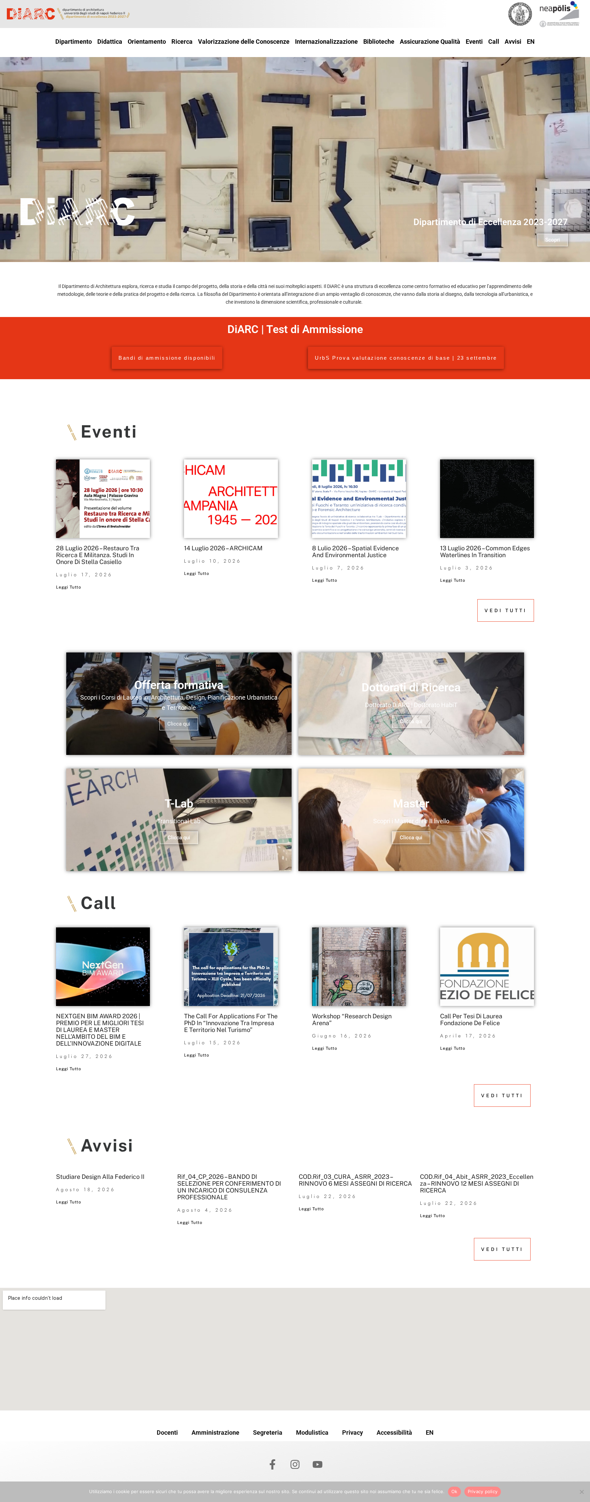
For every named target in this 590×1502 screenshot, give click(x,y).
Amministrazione (215, 1432)
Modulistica (312, 1432)
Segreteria (267, 1432)
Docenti (167, 1432)
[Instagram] (295, 1464)
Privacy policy (483, 1491)
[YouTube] (317, 1464)
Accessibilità (394, 1432)
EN (430, 1432)
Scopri (552, 240)
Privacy (352, 1432)
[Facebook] (272, 1464)
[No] (581, 1491)
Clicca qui (178, 724)
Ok (454, 1491)
